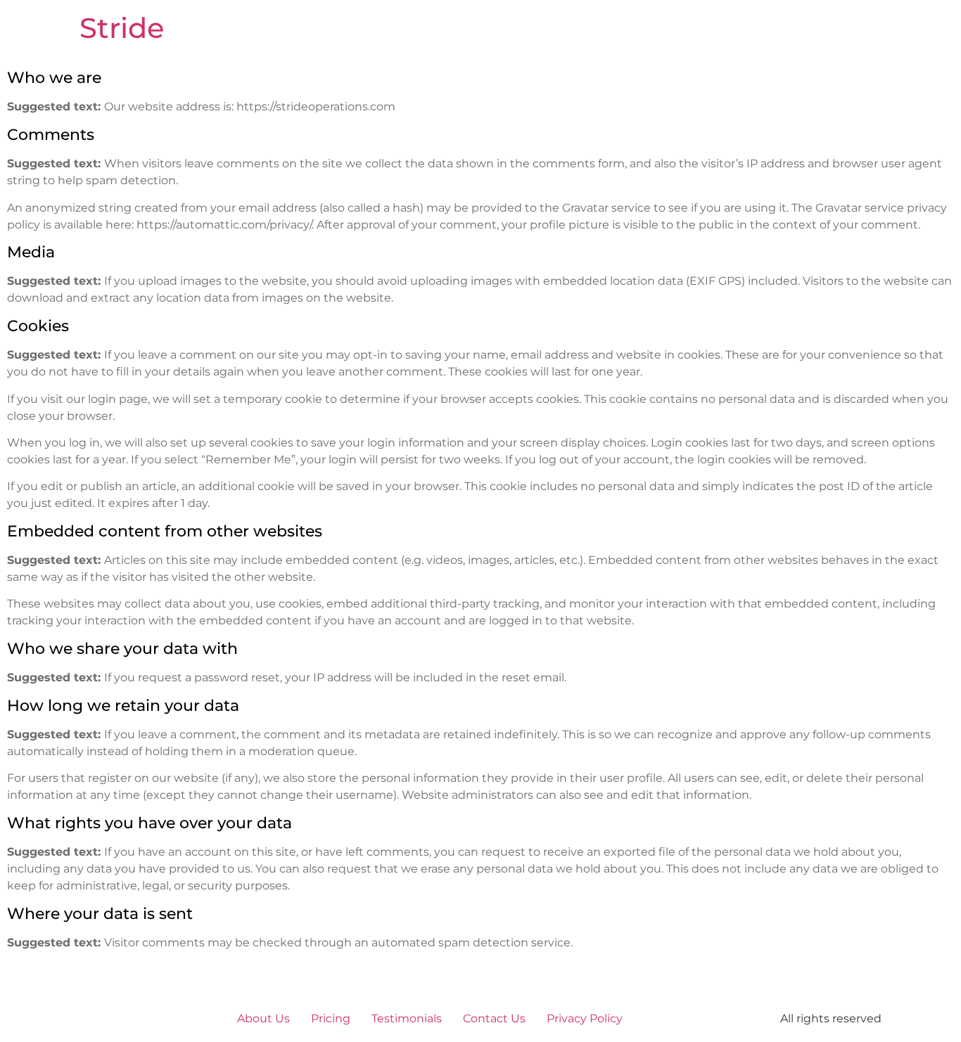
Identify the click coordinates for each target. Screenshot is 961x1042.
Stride (121, 28)
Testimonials (406, 1018)
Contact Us (494, 1018)
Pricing (330, 1018)
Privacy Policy (585, 1018)
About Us (263, 1018)
